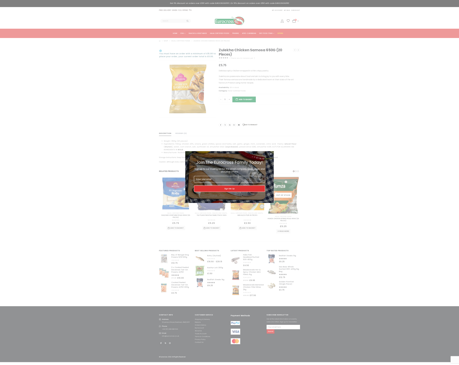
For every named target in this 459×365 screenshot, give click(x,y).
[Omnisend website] (229, 208)
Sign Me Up (229, 188)
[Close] (271, 154)
